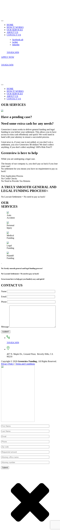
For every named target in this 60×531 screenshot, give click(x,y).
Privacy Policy (7, 364)
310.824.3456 (13, 52)
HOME (10, 25)
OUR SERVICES (15, 30)
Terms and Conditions (25, 364)
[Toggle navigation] (2, 20)
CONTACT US (14, 35)
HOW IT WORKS (15, 27)
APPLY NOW (7, 57)
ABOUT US (12, 32)
